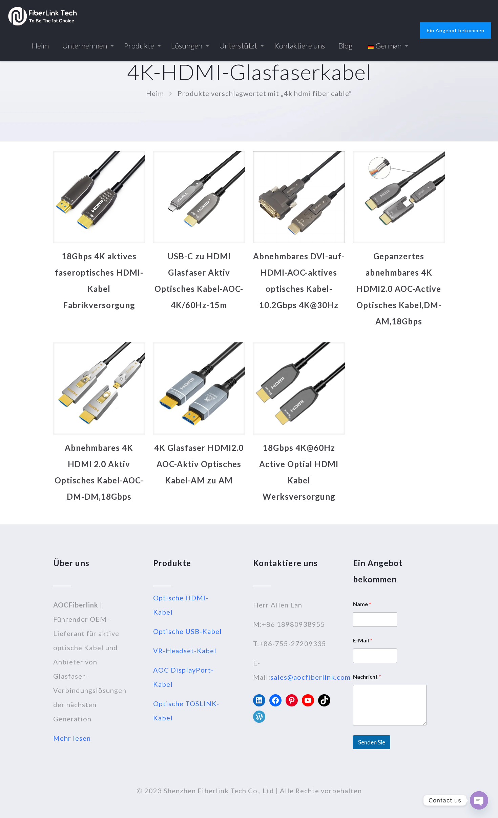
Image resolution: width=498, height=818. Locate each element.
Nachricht (367, 676)
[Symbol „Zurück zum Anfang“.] (465, 804)
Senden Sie (371, 742)
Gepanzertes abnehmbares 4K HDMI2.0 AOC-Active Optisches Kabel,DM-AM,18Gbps (398, 288)
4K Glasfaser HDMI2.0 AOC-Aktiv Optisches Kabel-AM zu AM (199, 464)
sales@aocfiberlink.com (310, 677)
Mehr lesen (72, 738)
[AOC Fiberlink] (42, 15)
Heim (155, 93)
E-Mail (362, 640)
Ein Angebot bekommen (455, 30)
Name (362, 604)
